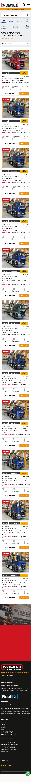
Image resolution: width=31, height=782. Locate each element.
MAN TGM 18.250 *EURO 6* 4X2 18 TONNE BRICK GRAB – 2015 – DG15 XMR (15, 481)
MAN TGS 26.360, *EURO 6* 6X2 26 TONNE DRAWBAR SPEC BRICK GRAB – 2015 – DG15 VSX (14, 583)
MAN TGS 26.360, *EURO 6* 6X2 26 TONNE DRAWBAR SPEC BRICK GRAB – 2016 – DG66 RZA (14, 228)
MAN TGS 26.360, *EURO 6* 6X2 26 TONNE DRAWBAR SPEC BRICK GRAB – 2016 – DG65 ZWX (14, 178)
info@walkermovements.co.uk (9, 734)
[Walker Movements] (9, 5)
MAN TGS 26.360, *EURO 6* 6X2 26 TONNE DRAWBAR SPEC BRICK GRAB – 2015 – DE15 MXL (14, 330)
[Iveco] (19, 21)
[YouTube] (10, 765)
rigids (3, 76)
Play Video (13, 73)
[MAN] (15, 27)
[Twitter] (3, 765)
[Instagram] (8, 765)
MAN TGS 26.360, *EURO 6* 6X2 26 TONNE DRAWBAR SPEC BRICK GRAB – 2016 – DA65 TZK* (14, 381)
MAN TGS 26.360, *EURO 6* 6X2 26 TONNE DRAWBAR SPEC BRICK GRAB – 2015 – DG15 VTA (14, 128)
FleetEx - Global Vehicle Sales (9, 685)
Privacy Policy (4, 760)
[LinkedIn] (5, 765)
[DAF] (12, 21)
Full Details (10, 93)
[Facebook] (1, 765)
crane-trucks (6, 124)
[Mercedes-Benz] (4, 27)
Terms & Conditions (6, 759)
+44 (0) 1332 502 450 (24, 1)
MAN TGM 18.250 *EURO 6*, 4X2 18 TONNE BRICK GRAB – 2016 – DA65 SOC (15, 431)
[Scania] (4, 21)
